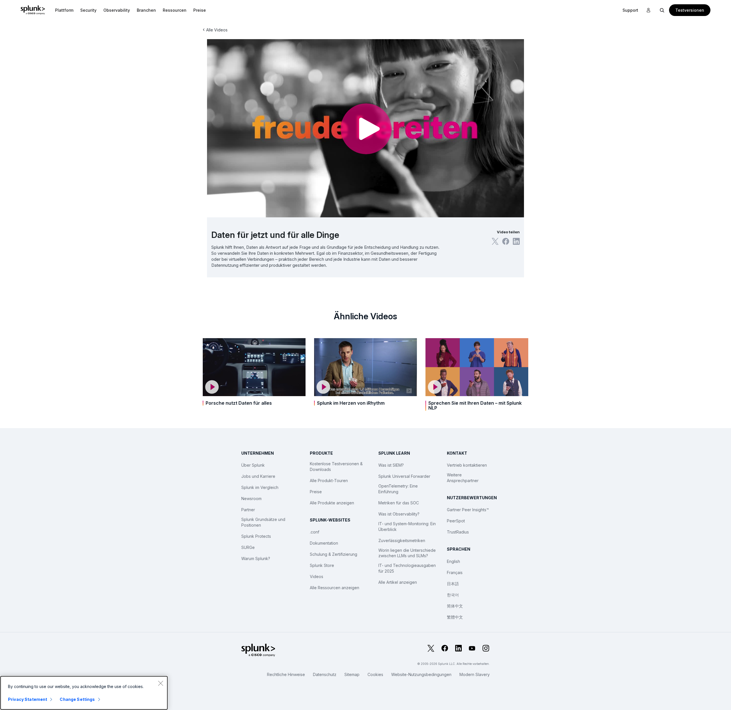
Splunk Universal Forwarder (404, 476)
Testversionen (689, 10)
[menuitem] (64, 10)
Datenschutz (324, 674)
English (453, 561)
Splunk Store (322, 565)
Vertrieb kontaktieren (467, 465)
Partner (248, 509)
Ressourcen (174, 10)
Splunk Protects (256, 536)
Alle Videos (217, 29)
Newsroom (251, 498)
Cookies (375, 674)
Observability (116, 10)
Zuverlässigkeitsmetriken (401, 540)
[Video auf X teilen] (495, 241)
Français (455, 572)
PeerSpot (456, 520)
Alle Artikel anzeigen (397, 582)
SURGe (248, 547)
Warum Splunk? (255, 558)
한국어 (453, 594)
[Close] (160, 683)
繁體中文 (455, 617)
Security (88, 10)
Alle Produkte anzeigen (332, 502)
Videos (316, 576)
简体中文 (455, 605)
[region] (84, 693)
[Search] (662, 10)
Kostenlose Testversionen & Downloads (336, 466)
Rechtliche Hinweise (286, 674)
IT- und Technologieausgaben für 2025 (407, 568)
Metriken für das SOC (398, 502)
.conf (314, 532)
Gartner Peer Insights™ (468, 509)
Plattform (64, 10)
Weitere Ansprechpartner (463, 477)
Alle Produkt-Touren (329, 480)
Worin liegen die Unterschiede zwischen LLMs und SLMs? (407, 553)
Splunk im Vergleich (259, 487)
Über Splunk (253, 465)
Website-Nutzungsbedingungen (421, 674)
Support (630, 10)
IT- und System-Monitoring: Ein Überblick (407, 526)
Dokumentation (324, 543)
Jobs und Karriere (258, 476)
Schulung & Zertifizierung (333, 554)
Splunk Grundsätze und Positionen (263, 522)
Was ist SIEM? (391, 465)
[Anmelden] (648, 10)
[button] (64, 10)
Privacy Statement (27, 699)
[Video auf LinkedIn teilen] (516, 241)
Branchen (146, 10)
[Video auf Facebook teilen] (505, 241)
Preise (316, 491)
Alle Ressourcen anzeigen (334, 587)
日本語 (453, 583)
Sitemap (352, 674)
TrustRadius (458, 532)
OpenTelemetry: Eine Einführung (398, 489)
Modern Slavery (474, 674)
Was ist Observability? (398, 514)
